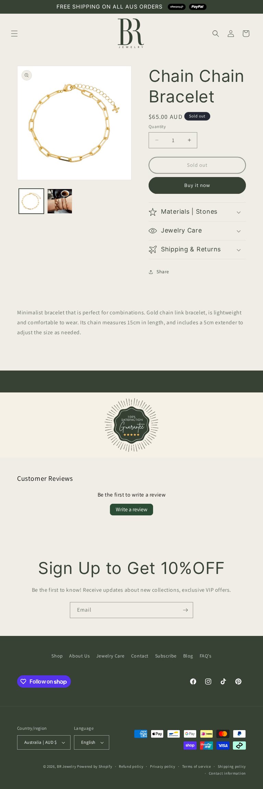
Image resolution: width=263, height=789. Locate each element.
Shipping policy (232, 766)
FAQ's (206, 656)
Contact (140, 656)
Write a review (131, 509)
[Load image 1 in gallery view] (31, 201)
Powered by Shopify (94, 766)
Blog (188, 656)
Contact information (227, 773)
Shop (57, 656)
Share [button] (162, 271)
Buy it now (197, 185)
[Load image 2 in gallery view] (59, 201)
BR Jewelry (66, 766)
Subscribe (166, 656)
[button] (14, 33)
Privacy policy (162, 766)
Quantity (157, 126)
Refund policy (131, 766)
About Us (79, 656)
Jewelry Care (110, 656)
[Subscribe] (185, 610)
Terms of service (196, 766)
